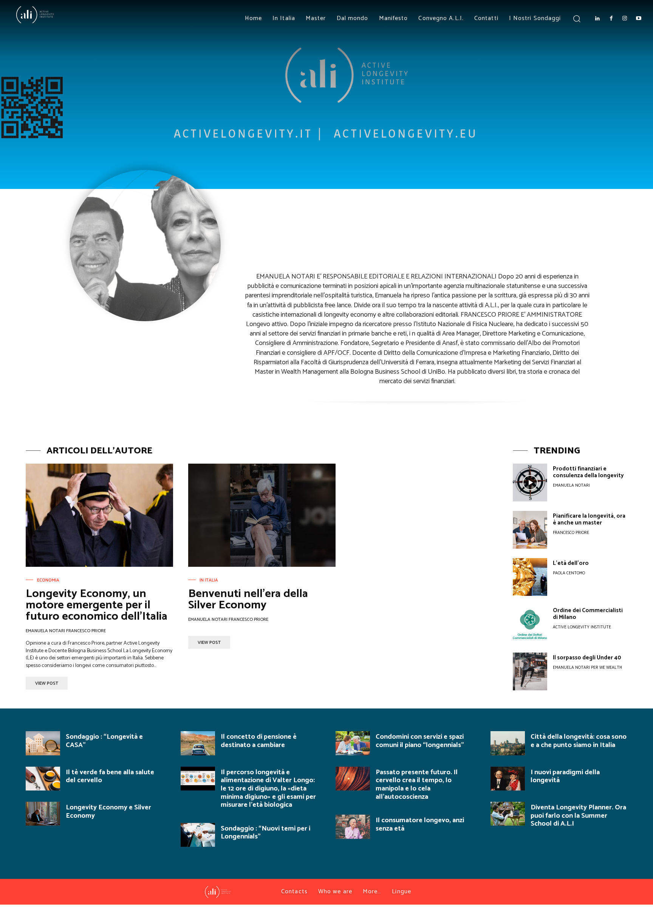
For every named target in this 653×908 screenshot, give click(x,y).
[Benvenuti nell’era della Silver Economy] (262, 515)
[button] (576, 18)
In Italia (209, 580)
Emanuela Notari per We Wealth (587, 667)
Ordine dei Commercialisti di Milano (588, 614)
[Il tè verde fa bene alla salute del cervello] (43, 778)
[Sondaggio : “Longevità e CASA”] (43, 743)
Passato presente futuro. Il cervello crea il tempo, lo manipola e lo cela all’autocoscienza (417, 785)
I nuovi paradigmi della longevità (565, 776)
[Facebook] (611, 18)
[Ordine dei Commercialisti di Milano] (530, 624)
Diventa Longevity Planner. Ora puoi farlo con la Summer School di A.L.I (578, 815)
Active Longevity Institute (582, 627)
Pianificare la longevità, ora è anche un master (589, 519)
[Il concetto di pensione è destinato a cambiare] (198, 743)
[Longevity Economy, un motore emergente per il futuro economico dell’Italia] (99, 515)
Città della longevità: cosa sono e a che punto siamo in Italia (579, 741)
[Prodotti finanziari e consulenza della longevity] (530, 482)
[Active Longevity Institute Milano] (59, 15)
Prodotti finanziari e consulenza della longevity (588, 472)
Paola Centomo (569, 573)
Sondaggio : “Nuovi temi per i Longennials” (265, 833)
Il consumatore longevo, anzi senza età (420, 824)
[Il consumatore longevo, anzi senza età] (353, 826)
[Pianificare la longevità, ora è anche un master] (530, 530)
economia (48, 580)
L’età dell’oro (571, 563)
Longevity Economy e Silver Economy (108, 811)
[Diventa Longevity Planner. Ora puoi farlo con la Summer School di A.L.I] (508, 814)
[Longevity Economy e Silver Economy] (43, 814)
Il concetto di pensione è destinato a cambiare (259, 741)
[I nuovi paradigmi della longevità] (508, 778)
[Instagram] (624, 18)
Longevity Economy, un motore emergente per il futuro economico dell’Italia (96, 605)
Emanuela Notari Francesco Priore (66, 630)
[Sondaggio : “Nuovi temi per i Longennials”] (198, 835)
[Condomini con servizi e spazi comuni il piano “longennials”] (353, 743)
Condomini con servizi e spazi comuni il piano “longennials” (420, 741)
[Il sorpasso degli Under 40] (530, 671)
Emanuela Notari (571, 485)
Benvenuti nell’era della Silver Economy (248, 599)
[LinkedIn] (597, 18)
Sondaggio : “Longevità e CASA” (104, 741)
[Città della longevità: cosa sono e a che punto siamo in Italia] (508, 743)
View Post (46, 683)
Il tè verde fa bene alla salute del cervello (110, 776)
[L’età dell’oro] (530, 577)
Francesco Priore (571, 532)
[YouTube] (638, 18)
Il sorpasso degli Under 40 (587, 657)
